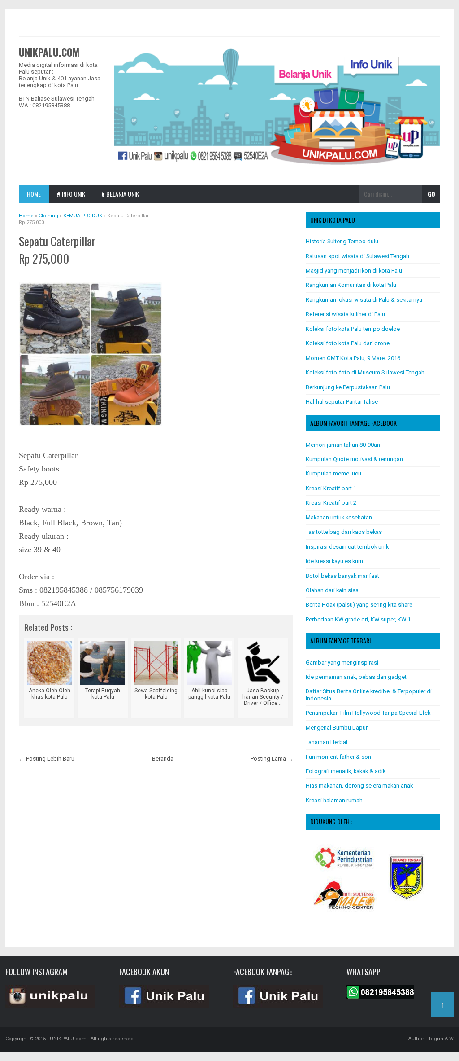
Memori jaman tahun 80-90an (343, 444)
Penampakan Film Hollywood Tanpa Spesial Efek (368, 712)
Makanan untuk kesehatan (339, 517)
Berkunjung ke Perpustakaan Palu (348, 387)
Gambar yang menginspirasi (342, 662)
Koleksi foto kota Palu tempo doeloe (353, 329)
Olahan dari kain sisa (332, 590)
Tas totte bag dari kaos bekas (344, 531)
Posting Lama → (272, 758)
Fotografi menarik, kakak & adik (345, 771)
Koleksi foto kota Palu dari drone (348, 343)
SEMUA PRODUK (66, 272)
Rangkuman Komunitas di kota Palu (351, 285)
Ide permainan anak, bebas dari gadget (356, 677)
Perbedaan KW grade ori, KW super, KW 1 (358, 619)
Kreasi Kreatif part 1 (331, 488)
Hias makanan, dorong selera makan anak (359, 785)
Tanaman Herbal (326, 742)
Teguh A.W (441, 1039)
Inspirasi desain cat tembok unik (347, 546)
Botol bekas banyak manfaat (342, 575)
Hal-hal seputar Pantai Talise (342, 401)
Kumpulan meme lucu (333, 473)
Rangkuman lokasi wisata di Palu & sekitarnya (364, 299)
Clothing (34, 272)
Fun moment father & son (338, 756)
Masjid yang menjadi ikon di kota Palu (354, 270)
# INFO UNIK (71, 193)
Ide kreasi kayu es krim (334, 561)
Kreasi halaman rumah (334, 800)
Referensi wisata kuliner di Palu (345, 314)
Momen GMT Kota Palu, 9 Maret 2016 (353, 358)
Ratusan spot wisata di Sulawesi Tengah (357, 256)
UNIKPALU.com (49, 52)
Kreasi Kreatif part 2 (331, 502)
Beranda (162, 758)
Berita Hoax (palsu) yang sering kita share (359, 604)
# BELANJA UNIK (120, 193)
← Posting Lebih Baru (46, 758)
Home (34, 193)
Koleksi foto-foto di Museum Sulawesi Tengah (365, 372)
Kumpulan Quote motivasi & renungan (354, 459)
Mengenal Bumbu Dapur (337, 727)
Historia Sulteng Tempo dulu (342, 241)
